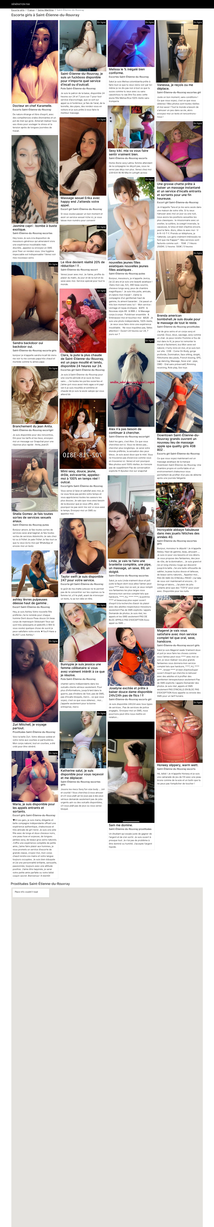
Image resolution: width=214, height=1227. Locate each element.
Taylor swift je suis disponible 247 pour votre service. (82, 578)
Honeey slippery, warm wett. (177, 765)
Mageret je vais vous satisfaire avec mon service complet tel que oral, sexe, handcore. (177, 636)
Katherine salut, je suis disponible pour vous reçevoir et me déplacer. (82, 774)
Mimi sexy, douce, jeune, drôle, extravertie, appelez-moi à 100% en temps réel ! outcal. (80, 476)
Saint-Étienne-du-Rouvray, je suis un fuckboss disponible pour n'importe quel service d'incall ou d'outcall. (82, 79)
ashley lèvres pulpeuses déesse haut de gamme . (30, 601)
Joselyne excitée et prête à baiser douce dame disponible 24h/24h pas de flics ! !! (130, 691)
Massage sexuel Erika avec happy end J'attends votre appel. (80, 201)
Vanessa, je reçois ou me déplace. (175, 86)
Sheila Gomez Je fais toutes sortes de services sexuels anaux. (33, 517)
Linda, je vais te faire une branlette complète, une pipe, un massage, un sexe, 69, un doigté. (130, 566)
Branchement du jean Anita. (33, 426)
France (31, 10)
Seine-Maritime (46, 10)
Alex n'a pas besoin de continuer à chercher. (125, 430)
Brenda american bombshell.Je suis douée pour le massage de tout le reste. (178, 319)
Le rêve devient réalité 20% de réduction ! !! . (83, 264)
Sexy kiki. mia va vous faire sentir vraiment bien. (128, 152)
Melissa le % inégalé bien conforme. (127, 71)
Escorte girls (17, 10)
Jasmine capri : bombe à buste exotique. (35, 227)
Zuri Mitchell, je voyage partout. (29, 726)
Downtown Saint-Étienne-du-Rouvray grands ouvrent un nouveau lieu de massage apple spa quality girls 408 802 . (178, 442)
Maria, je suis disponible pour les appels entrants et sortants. (34, 807)
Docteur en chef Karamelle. (32, 106)
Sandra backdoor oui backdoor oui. (28, 344)
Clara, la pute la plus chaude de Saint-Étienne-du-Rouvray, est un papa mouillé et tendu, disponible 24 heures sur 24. (82, 360)
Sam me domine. (121, 825)
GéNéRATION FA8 (20, 4)
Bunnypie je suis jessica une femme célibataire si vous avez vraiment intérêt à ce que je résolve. (83, 669)
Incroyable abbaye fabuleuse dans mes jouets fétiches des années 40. (178, 533)
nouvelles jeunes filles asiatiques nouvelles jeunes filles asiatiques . (128, 266)
